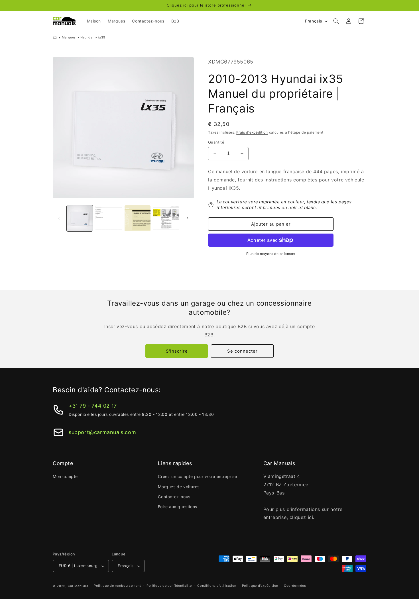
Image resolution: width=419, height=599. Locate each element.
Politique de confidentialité (169, 586)
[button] (336, 21)
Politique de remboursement (117, 586)
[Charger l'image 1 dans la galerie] (80, 218)
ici (310, 517)
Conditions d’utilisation (216, 586)
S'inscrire (177, 351)
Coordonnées (295, 586)
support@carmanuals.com (102, 432)
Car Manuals (78, 586)
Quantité (216, 142)
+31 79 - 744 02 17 (93, 406)
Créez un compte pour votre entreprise (197, 476)
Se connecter (242, 351)
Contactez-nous (174, 496)
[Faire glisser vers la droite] (187, 218)
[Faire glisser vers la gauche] (59, 218)
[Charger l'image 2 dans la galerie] (108, 218)
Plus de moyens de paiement (271, 254)
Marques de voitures (178, 486)
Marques (69, 37)
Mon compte (65, 476)
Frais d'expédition (252, 132)
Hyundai (86, 37)
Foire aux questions (177, 506)
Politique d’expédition (260, 586)
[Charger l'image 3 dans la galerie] (137, 218)
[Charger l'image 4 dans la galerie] (166, 218)
